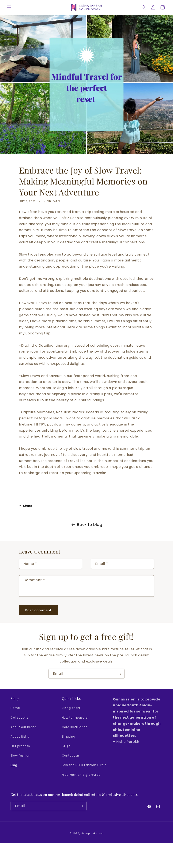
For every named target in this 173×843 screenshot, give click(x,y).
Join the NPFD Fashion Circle (84, 765)
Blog (14, 765)
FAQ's (66, 746)
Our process (20, 746)
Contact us (71, 755)
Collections (19, 717)
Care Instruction (75, 727)
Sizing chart (71, 708)
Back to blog (89, 524)
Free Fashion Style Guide (81, 775)
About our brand (23, 727)
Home (15, 708)
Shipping (68, 736)
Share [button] (27, 506)
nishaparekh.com (92, 833)
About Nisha (20, 736)
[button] (9, 7)
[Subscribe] (119, 674)
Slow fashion (20, 755)
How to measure (75, 717)
